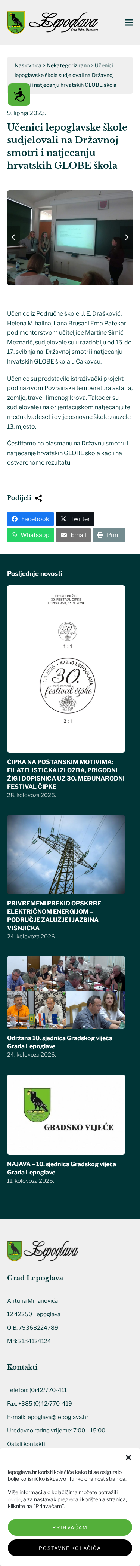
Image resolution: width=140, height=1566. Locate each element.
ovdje (14, 1499)
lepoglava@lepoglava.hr (57, 1417)
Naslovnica (28, 65)
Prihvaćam (69, 1527)
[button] (128, 1457)
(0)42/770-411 (48, 1390)
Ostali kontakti (26, 1444)
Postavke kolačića (70, 1548)
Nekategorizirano (68, 65)
